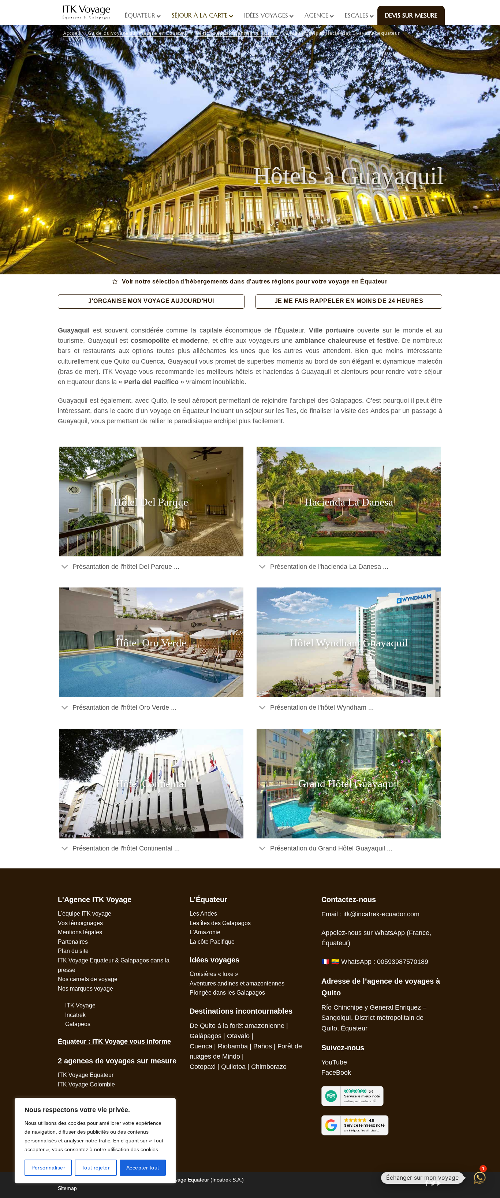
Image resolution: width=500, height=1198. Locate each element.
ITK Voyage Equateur (85, 1075)
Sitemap (67, 1188)
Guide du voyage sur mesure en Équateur (138, 33)
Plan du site (73, 951)
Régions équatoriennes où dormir (237, 33)
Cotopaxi (203, 1066)
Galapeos (77, 1024)
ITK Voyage (80, 1005)
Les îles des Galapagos (220, 923)
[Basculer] (65, 567)
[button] (480, 1178)
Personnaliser (48, 1168)
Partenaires (73, 942)
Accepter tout (142, 1168)
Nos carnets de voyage (87, 979)
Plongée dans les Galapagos (227, 992)
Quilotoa (233, 1066)
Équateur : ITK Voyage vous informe (114, 1041)
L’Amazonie (205, 932)
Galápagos (205, 1036)
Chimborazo (269, 1066)
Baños (262, 1046)
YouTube (334, 1062)
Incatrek (75, 1015)
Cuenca (201, 1046)
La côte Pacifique (212, 942)
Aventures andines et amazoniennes (237, 983)
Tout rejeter (96, 1168)
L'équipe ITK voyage (84, 913)
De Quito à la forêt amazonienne (237, 1025)
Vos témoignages (80, 923)
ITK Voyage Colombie (86, 1084)
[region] (95, 1140)
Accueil (72, 33)
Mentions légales (80, 932)
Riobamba (233, 1046)
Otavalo (238, 1036)
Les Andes (203, 913)
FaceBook (336, 1072)
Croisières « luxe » (214, 974)
